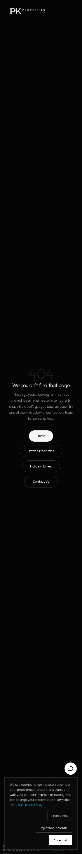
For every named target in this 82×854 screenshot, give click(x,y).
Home (41, 436)
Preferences (59, 816)
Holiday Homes (41, 466)
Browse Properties (41, 451)
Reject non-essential (54, 828)
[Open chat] (71, 768)
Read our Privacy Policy (26, 805)
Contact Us (41, 481)
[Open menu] (70, 11)
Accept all (60, 840)
